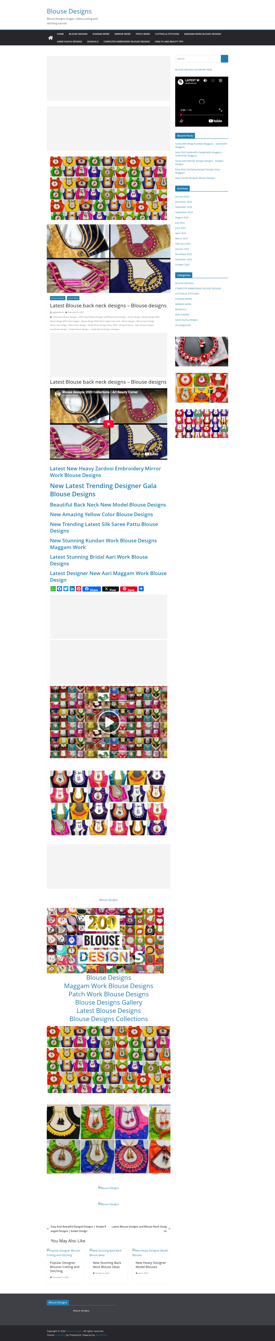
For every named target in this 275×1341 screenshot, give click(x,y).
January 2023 (182, 248)
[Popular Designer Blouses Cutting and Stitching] (66, 1250)
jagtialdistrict (58, 312)
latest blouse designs (144, 325)
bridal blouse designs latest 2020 (102, 325)
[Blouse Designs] (50, 38)
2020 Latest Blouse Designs (65, 317)
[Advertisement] (108, 78)
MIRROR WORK (123, 33)
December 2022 (183, 254)
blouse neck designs (77, 325)
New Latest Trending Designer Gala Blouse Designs (103, 489)
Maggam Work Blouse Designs (108, 985)
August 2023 (181, 217)
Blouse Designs (69, 11)
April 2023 (180, 233)
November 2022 (183, 259)
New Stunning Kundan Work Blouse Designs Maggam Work (103, 543)
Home (60, 33)
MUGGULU (93, 41)
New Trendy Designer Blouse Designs (195, 177)
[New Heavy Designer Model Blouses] (151, 1250)
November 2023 (183, 207)
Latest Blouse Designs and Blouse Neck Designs (139, 1229)
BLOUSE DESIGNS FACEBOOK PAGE (193, 69)
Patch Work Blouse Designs (109, 994)
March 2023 (181, 238)
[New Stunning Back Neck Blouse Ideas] (109, 1250)
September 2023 (184, 212)
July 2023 (180, 222)
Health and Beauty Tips (169, 41)
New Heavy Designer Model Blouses (151, 1265)
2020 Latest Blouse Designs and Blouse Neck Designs (102, 317)
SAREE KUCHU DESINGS (69, 41)
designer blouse (126, 325)
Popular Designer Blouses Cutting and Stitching (64, 1267)
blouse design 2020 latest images (65, 321)
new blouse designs (58, 329)
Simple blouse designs (79, 329)
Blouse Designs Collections (108, 1018)
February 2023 (182, 243)
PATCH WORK (143, 33)
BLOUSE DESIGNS (78, 33)
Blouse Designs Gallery (108, 1002)
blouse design (134, 317)
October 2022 (182, 264)
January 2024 (182, 196)
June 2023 (180, 227)
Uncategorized (183, 325)
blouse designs (128, 321)
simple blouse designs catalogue (105, 329)
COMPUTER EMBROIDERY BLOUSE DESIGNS (127, 41)
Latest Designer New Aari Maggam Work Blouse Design (108, 576)
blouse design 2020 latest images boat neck (100, 321)
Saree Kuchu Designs (186, 319)
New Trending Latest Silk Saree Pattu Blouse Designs (104, 527)
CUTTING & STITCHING (167, 33)
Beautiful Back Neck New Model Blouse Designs (108, 504)
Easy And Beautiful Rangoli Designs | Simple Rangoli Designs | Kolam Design (78, 1229)
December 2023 (183, 201)
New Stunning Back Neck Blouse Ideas (107, 1265)
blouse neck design (58, 325)
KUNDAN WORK (101, 33)
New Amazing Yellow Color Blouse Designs (101, 514)
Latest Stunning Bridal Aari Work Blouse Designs (99, 560)
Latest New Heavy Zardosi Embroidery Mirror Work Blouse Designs (105, 471)
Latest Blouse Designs (109, 1010)
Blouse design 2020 (150, 317)
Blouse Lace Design (145, 321)
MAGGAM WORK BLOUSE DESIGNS (202, 33)
